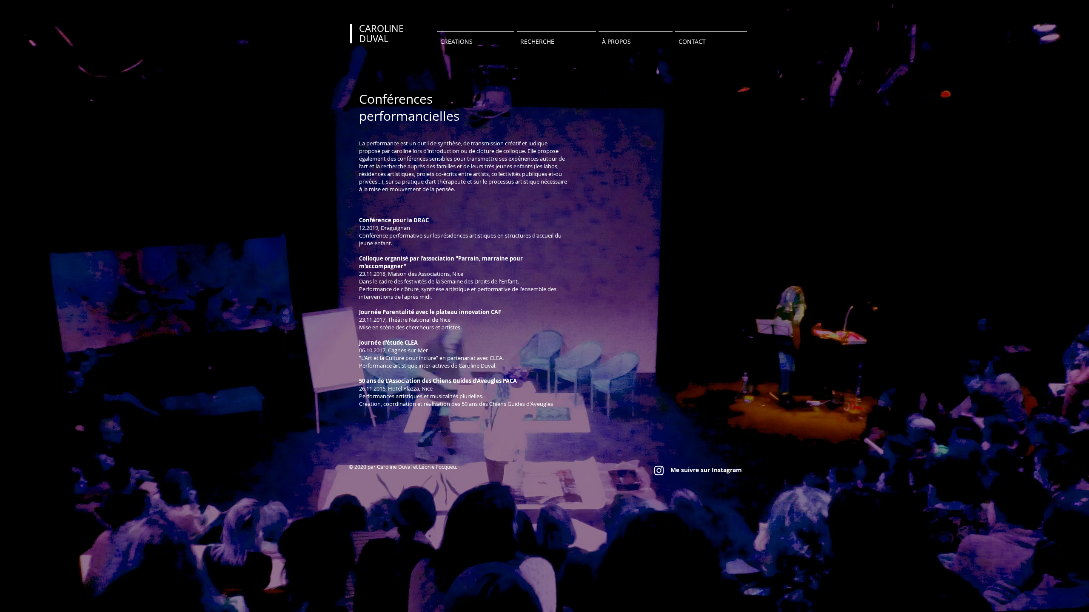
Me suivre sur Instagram (706, 470)
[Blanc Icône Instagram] (659, 470)
